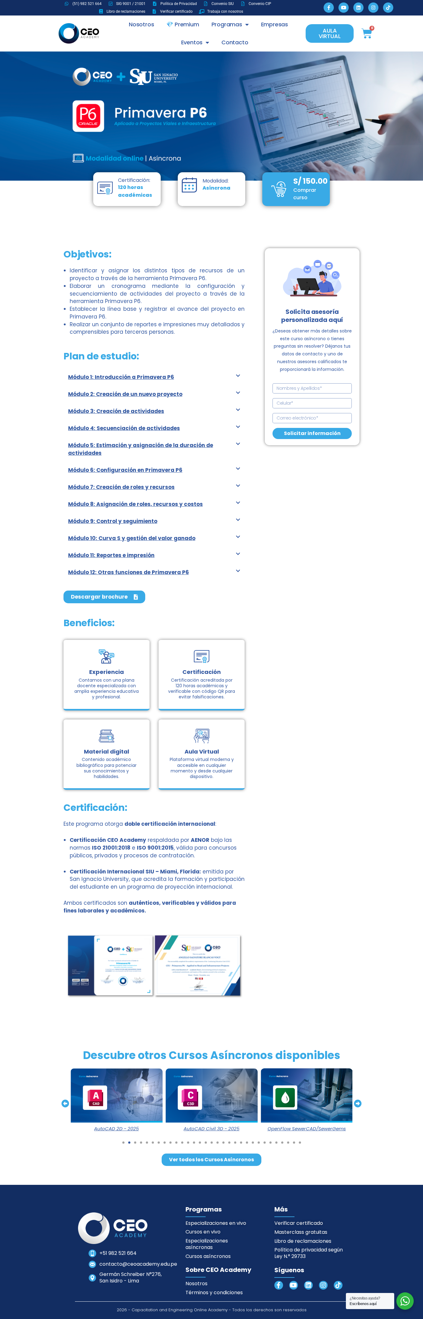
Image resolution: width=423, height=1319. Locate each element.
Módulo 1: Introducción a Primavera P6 (121, 377)
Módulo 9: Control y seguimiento (112, 521)
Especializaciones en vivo (215, 1223)
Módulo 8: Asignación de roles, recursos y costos (135, 504)
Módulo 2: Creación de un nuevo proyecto (125, 394)
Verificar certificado (298, 1223)
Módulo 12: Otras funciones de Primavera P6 (128, 572)
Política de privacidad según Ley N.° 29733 (308, 1253)
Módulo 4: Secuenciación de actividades (124, 428)
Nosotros (141, 24)
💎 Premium (182, 24)
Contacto (234, 42)
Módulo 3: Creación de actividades (116, 411)
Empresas (274, 24)
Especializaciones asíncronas (206, 1244)
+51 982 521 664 (118, 1253)
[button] (154, 377)
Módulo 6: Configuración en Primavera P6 (125, 470)
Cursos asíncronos (208, 1256)
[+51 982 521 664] (92, 1253)
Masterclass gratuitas (300, 1232)
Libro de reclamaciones (302, 1241)
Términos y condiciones (214, 1292)
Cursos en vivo (202, 1231)
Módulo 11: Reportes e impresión (111, 555)
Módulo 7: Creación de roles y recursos (121, 487)
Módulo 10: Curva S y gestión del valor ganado (131, 538)
